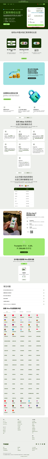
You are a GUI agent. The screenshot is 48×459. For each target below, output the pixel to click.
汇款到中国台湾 (22, 317)
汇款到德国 (21, 355)
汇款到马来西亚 (22, 407)
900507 (28, 454)
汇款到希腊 (5, 355)
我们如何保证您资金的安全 (7, 99)
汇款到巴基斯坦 (22, 350)
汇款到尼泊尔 (13, 350)
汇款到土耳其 (29, 336)
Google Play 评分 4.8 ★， (18, 9)
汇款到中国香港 (30, 317)
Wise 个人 (4, 421)
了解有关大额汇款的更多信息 (32, 78)
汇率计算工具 (19, 421)
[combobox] (29, 11)
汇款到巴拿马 (29, 350)
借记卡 (6, 146)
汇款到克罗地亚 (6, 326)
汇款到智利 (13, 369)
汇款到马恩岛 (5, 407)
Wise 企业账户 (5, 422)
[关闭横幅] (44, 1)
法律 (3, 447)
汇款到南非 (5, 331)
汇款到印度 (29, 331)
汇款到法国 (21, 374)
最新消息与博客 (34, 422)
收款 (3, 433)
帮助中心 (33, 437)
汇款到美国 (37, 388)
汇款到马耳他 (5, 412)
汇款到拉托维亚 (38, 355)
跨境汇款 (4, 430)
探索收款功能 (24, 279)
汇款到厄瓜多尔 (6, 336)
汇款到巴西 (37, 350)
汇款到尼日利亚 (6, 350)
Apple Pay (20, 160)
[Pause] (20, 212)
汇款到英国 (21, 393)
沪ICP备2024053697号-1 (24, 456)
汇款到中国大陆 (14, 317)
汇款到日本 (5, 369)
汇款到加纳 (29, 326)
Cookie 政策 (34, 447)
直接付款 (20, 134)
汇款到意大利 (29, 355)
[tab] (20, 117)
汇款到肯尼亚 (5, 393)
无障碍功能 (19, 450)
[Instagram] (40, 444)
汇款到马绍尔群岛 (38, 407)
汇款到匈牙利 (37, 326)
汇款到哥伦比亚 (14, 336)
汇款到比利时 (13, 374)
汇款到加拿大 (21, 326)
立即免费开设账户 (24, 58)
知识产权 (33, 450)
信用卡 (20, 146)
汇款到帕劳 (13, 355)
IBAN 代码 (19, 425)
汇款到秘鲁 (13, 388)
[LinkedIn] (44, 444)
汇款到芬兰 (13, 393)
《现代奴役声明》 (5, 450)
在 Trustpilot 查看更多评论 (24, 252)
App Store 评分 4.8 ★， (8, 9)
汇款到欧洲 (5, 374)
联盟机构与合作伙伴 (35, 431)
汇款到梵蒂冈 (37, 369)
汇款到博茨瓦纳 (14, 331)
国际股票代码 (19, 422)
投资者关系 (33, 428)
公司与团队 (33, 421)
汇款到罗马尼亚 (30, 388)
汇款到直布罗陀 (6, 388)
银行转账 (34, 134)
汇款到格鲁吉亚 (30, 369)
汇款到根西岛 (21, 369)
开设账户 (24, 263)
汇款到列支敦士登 (14, 326)
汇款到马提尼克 (14, 407)
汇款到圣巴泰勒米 (38, 336)
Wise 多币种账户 (10, 135)
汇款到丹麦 (37, 317)
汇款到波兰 (37, 374)
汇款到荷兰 (37, 393)
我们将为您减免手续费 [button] (41, 12)
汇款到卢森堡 (21, 331)
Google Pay (35, 146)
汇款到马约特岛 (30, 407)
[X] (38, 444)
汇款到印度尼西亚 (38, 331)
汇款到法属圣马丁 (30, 374)
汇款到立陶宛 (21, 388)
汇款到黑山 (13, 412)
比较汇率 (19, 428)
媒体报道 (33, 425)
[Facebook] (36, 444)
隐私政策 (19, 447)
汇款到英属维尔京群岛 (31, 393)
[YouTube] (42, 444)
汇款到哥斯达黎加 (22, 336)
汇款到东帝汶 (5, 317)
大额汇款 (4, 431)
